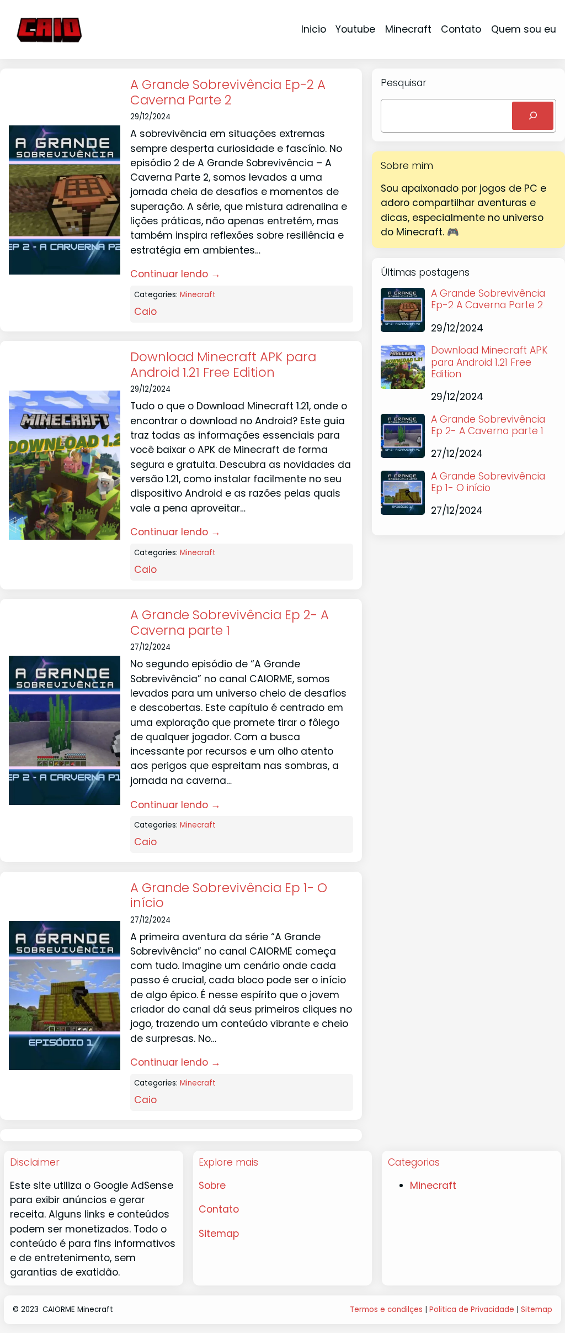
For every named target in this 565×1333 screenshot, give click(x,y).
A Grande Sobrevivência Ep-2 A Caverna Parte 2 (228, 92)
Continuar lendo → (175, 274)
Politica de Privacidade (471, 1309)
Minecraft (198, 294)
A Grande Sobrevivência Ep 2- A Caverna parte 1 (229, 623)
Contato (219, 1209)
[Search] (532, 116)
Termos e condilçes (386, 1309)
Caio (145, 311)
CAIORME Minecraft (77, 1309)
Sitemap (219, 1233)
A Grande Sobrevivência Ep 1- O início (228, 896)
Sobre (212, 1185)
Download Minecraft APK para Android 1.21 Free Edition (223, 365)
